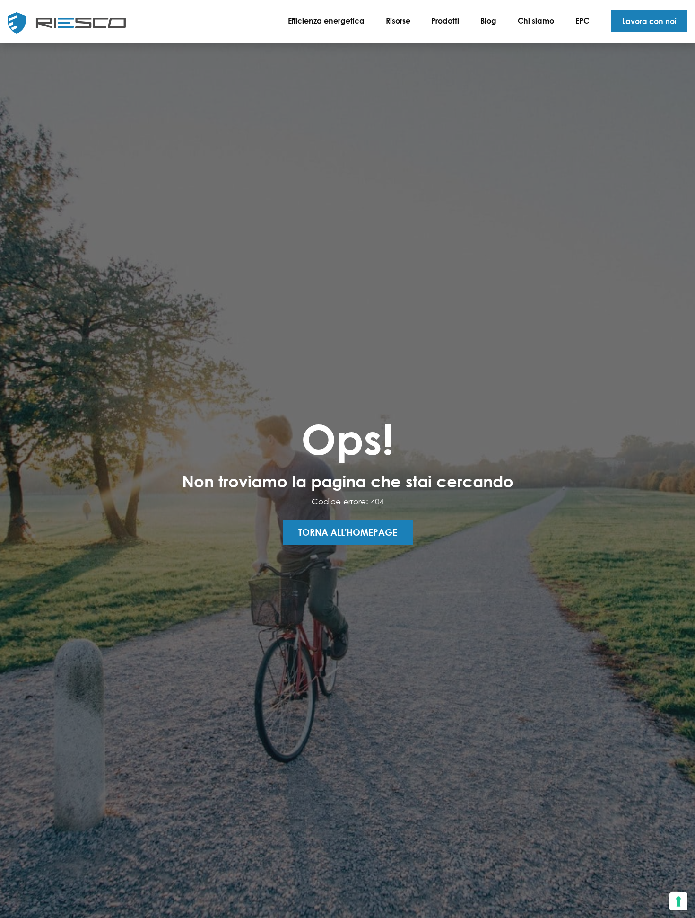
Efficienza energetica (326, 20)
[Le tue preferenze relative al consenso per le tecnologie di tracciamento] (678, 901)
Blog (488, 20)
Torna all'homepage (347, 532)
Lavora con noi (649, 21)
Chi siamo (536, 20)
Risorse (398, 20)
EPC (582, 20)
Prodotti (445, 20)
